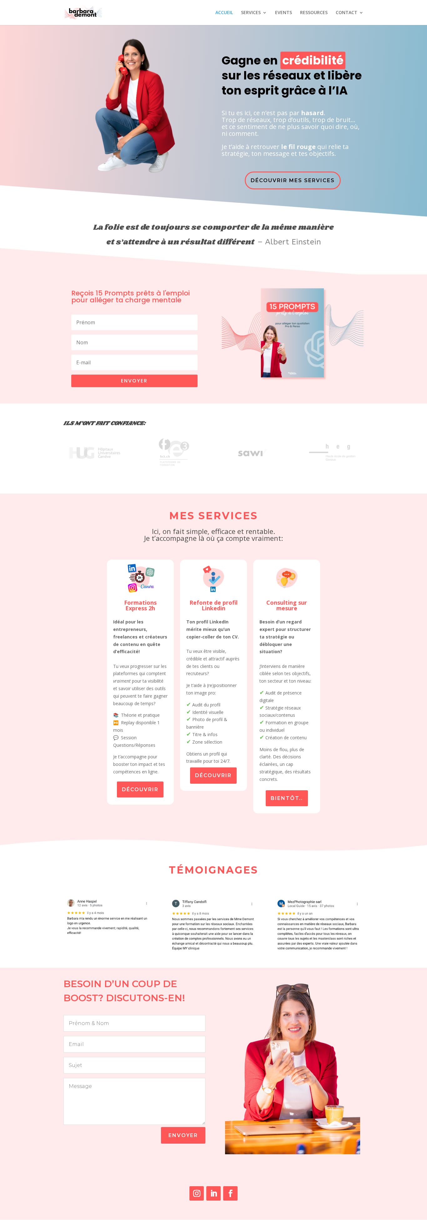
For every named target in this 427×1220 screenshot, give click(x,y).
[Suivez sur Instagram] (196, 1193)
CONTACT (346, 12)
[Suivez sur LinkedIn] (213, 1193)
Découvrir (140, 789)
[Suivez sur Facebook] (230, 1193)
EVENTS (283, 12)
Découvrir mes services (293, 180)
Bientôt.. (287, 798)
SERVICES (251, 12)
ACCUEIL (224, 12)
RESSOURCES (314, 12)
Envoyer (183, 1135)
